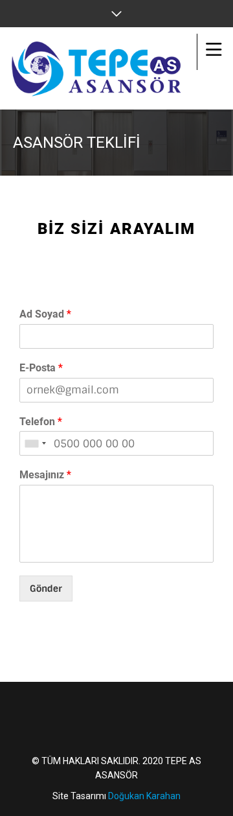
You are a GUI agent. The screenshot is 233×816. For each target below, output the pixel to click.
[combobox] (35, 443)
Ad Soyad (45, 314)
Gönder (46, 588)
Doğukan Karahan (144, 796)
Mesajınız (45, 475)
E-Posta (41, 368)
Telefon (40, 421)
